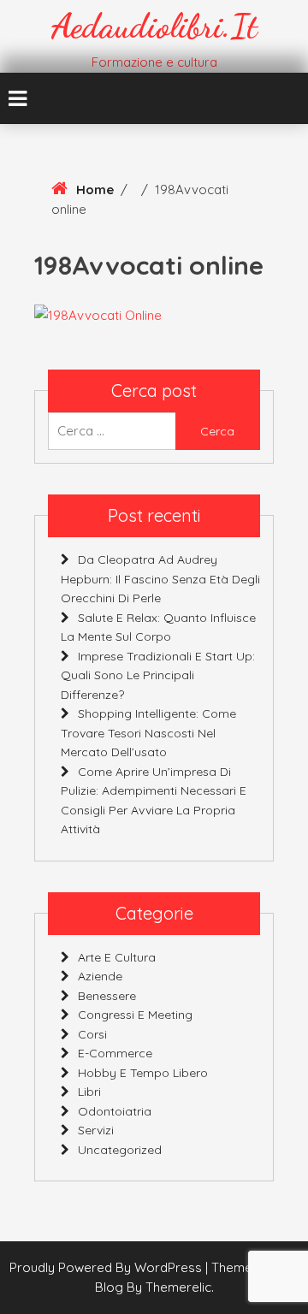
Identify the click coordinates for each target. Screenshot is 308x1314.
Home (95, 189)
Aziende (100, 976)
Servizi (96, 1130)
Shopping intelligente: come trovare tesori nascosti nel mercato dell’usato (148, 733)
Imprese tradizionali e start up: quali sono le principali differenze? (158, 675)
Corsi (92, 1034)
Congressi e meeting (135, 1014)
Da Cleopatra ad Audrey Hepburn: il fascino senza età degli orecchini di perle (160, 579)
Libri (89, 1091)
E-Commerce (115, 1053)
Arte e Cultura (117, 957)
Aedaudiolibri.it (154, 25)
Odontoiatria (114, 1111)
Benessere (107, 995)
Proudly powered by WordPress (107, 1267)
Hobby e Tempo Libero (143, 1072)
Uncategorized (120, 1149)
